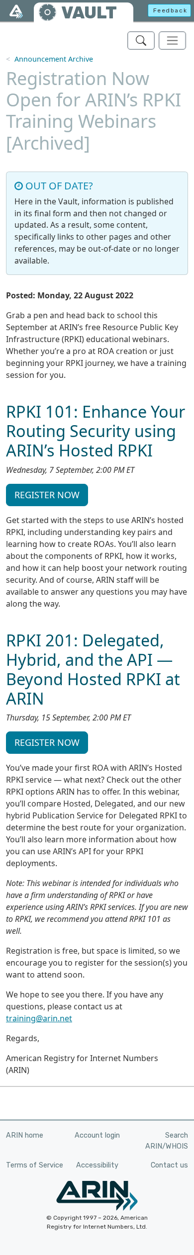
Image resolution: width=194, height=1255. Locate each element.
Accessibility (97, 1165)
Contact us (169, 1165)
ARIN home (24, 1135)
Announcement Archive (53, 59)
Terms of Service (34, 1165)
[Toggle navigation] (172, 40)
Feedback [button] (170, 10)
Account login (97, 1135)
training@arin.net (39, 1018)
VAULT (89, 12)
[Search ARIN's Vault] (141, 40)
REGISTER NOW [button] (47, 495)
